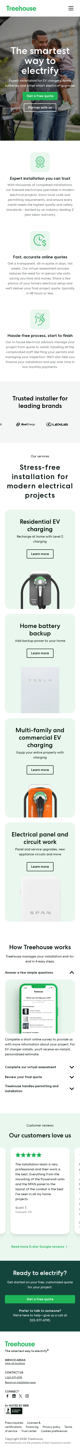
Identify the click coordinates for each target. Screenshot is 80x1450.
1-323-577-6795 (13, 1378)
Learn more (42, 554)
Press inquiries (14, 1423)
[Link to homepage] (21, 8)
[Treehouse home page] (20, 1343)
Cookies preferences (54, 1431)
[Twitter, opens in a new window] (20, 1396)
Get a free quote (40, 96)
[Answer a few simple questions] (72, 972)
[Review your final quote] (72, 1077)
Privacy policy (51, 1427)
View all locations (15, 1364)
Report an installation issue (20, 1383)
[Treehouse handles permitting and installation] (72, 1088)
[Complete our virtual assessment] (72, 1067)
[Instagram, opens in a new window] (27, 1396)
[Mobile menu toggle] (71, 8)
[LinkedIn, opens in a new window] (13, 1396)
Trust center (29, 1431)
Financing (32, 1427)
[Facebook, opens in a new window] (7, 1396)
